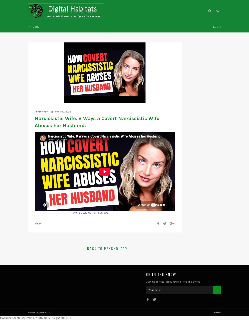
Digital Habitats (44, 312)
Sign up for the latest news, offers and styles (173, 281)
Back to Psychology (107, 248)
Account (217, 27)
